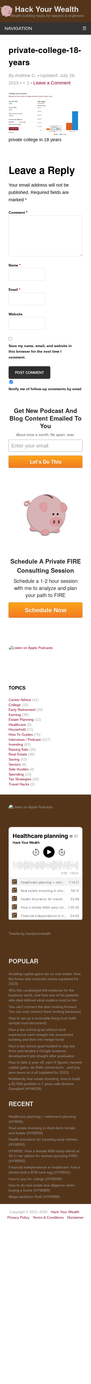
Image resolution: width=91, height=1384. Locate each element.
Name (14, 265)
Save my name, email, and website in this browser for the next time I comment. (40, 351)
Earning (15, 715)
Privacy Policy (18, 1217)
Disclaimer (75, 1217)
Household (17, 729)
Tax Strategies (20, 779)
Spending (16, 774)
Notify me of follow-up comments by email (45, 389)
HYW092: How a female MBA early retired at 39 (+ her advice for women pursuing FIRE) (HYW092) (44, 1156)
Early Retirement (22, 710)
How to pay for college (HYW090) (35, 1179)
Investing (16, 744)
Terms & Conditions (48, 1217)
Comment (18, 212)
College (15, 705)
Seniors (15, 764)
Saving (14, 759)
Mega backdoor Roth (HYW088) (34, 1197)
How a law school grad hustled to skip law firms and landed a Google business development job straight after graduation (42, 1051)
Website (15, 314)
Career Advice (20, 700)
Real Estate (18, 754)
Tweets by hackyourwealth (30, 933)
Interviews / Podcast (25, 740)
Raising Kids (18, 749)
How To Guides (21, 734)
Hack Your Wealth (47, 8)
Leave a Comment (52, 82)
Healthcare (17, 725)
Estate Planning (21, 719)
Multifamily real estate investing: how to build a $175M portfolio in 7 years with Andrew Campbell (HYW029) (44, 1084)
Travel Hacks (19, 784)
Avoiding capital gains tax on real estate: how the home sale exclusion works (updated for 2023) (45, 979)
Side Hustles (19, 769)
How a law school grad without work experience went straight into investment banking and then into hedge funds (41, 1034)
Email (14, 289)
